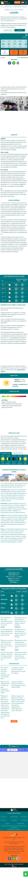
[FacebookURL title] (9, 63)
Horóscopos (24, 820)
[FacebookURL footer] (9, 858)
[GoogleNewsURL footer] (18, 858)
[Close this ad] (27, 870)
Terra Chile (3, 817)
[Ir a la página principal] (5, 2)
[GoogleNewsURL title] (18, 63)
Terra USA (13, 820)
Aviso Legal (7, 842)
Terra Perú (3, 820)
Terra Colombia (14, 817)
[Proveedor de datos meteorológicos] (14, 866)
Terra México (24, 817)
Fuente (22, 57)
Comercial (10, 829)
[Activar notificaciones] (19, 874)
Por (2, 57)
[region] (14, 75)
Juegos (7, 823)
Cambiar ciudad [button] (8, 30)
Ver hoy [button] (20, 30)
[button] (26, 2)
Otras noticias (20, 823)
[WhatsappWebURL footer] (13, 858)
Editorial (18, 829)
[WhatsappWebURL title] (13, 63)
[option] (5, 52)
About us (16, 843)
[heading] (14, 721)
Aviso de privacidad (15, 842)
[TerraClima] (22, 2)
